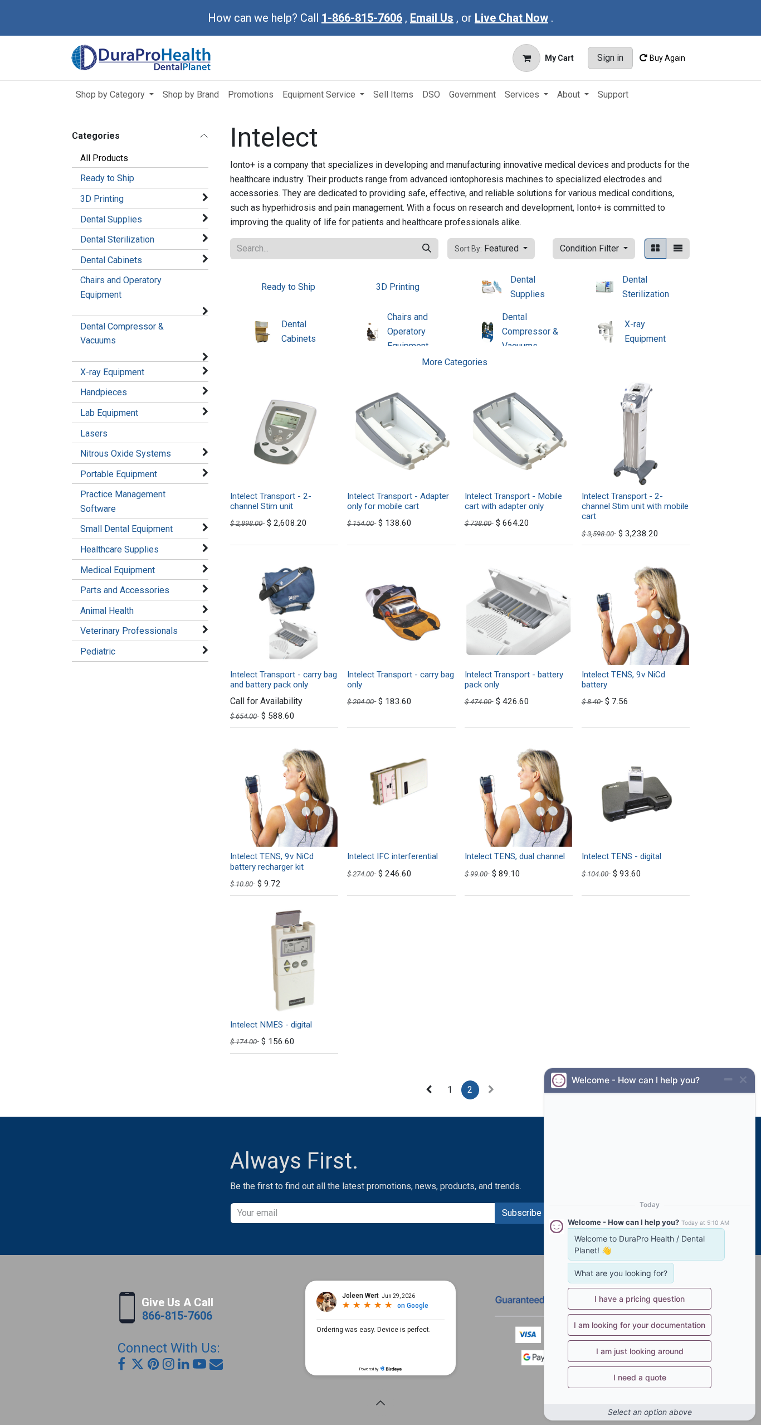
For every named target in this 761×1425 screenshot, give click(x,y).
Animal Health (107, 610)
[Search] (426, 248)
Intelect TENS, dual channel (515, 856)
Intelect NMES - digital (271, 1025)
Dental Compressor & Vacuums (122, 333)
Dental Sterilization (117, 239)
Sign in (610, 57)
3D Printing (102, 198)
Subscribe (522, 1213)
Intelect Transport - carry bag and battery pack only (283, 680)
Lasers (94, 433)
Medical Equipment (117, 570)
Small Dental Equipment (126, 529)
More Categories (454, 362)
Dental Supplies (111, 219)
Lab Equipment (109, 413)
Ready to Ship (107, 178)
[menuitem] (114, 94)
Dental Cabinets (111, 260)
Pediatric (97, 651)
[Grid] (655, 248)
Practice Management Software (122, 501)
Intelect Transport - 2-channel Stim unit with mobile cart (635, 506)
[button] (491, 248)
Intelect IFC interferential (392, 856)
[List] (678, 248)
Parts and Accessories (124, 590)
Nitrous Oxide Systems (125, 453)
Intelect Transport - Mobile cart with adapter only (513, 501)
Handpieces (103, 392)
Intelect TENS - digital (621, 856)
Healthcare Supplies (119, 549)
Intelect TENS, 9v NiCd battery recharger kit (272, 861)
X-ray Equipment (112, 372)
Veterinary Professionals (129, 631)
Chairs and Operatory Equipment (121, 287)
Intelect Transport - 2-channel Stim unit (270, 501)
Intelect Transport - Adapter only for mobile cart (398, 501)
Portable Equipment (118, 474)
